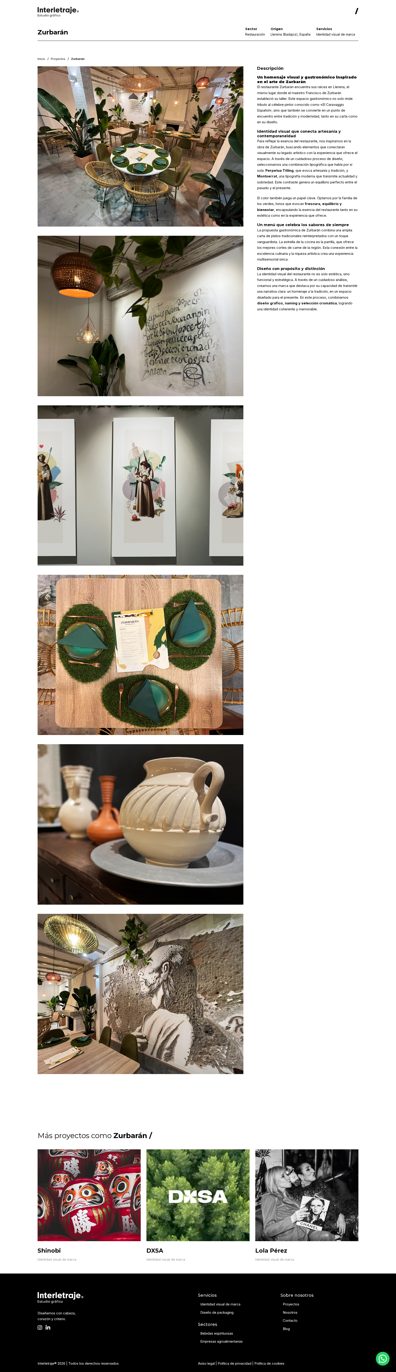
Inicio (41, 59)
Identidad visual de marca (57, 1259)
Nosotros (290, 1312)
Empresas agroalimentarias (221, 1341)
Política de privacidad (234, 1363)
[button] (383, 1359)
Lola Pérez (271, 1250)
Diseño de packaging (217, 1312)
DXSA (154, 1250)
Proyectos (58, 59)
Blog (286, 1329)
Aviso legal (206, 1363)
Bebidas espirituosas (216, 1333)
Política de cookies (269, 1363)
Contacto (290, 1320)
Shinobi (49, 1250)
